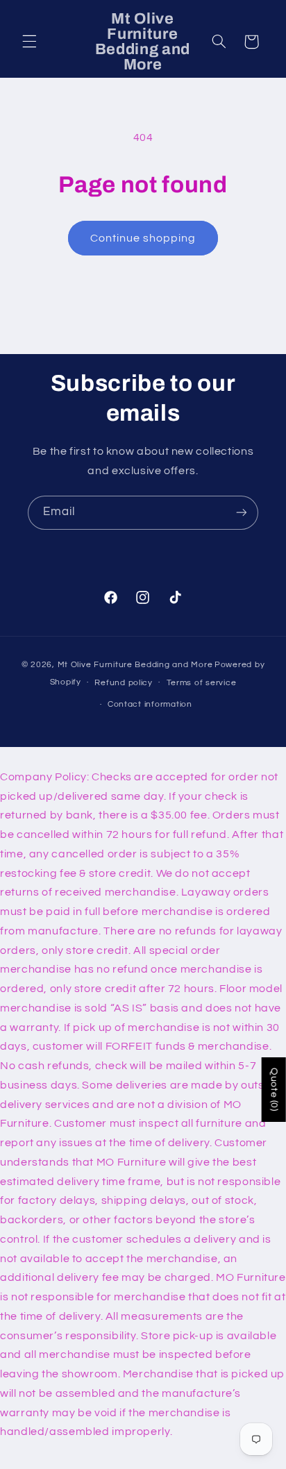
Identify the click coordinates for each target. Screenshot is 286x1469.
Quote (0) (274, 1089)
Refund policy (123, 683)
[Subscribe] (242, 513)
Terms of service (202, 683)
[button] (29, 42)
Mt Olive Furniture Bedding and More (135, 665)
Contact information (150, 704)
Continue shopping (143, 238)
